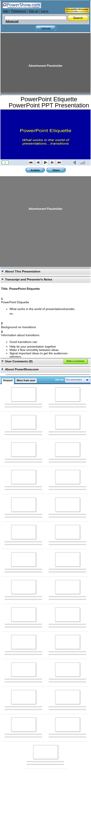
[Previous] (38, 162)
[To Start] (31, 162)
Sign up (33, 11)
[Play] (45, 162)
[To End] (59, 162)
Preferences (18, 11)
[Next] (52, 162)
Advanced (12, 21)
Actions (35, 170)
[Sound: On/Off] (75, 162)
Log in (44, 11)
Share (56, 170)
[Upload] (46, 28)
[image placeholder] (23, 394)
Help (5, 11)
